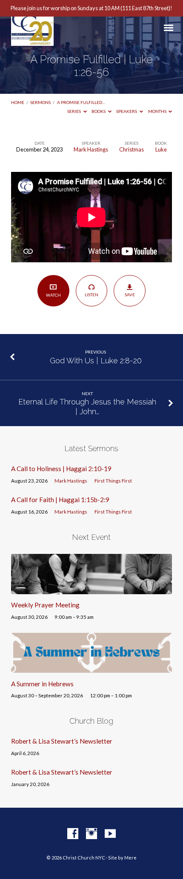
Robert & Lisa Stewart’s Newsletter (61, 741)
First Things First (113, 480)
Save (130, 294)
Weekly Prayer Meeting (45, 605)
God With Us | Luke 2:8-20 (96, 360)
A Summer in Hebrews (42, 684)
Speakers (127, 111)
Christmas (131, 149)
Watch (53, 295)
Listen (91, 294)
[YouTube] (110, 834)
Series (74, 111)
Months (157, 111)
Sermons (40, 102)
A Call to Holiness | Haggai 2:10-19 (61, 468)
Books (99, 111)
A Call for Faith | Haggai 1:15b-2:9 (60, 499)
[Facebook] (72, 834)
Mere (130, 857)
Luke (161, 149)
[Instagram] (91, 834)
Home (17, 102)
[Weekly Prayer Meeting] (91, 589)
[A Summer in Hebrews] (91, 667)
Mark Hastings (91, 149)
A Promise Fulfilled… (81, 102)
